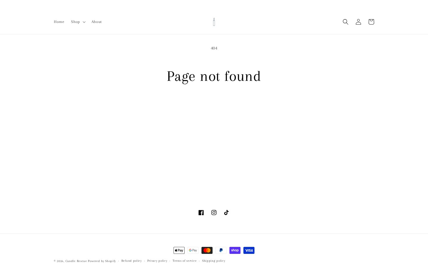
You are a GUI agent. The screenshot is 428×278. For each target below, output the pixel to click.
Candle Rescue (76, 261)
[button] (78, 22)
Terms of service (185, 261)
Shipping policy (213, 261)
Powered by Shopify (102, 261)
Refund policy (131, 261)
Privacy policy (157, 261)
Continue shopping (214, 106)
